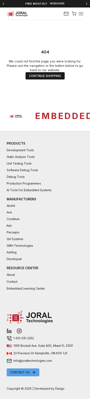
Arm (9, 212)
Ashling (12, 252)
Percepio (13, 232)
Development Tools (20, 150)
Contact (12, 281)
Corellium (13, 219)
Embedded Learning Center (26, 288)
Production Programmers (24, 183)
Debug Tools (16, 176)
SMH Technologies (20, 245)
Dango (59, 388)
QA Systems (15, 239)
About (11, 274)
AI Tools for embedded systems (29, 190)
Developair (14, 259)
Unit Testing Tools (19, 163)
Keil (9, 225)
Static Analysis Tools (21, 157)
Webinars (57, 3)
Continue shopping (45, 76)
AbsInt (11, 205)
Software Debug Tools (22, 170)
